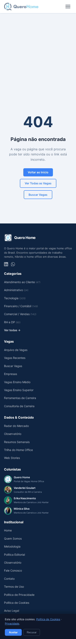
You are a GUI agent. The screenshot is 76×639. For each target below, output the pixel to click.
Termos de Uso (14, 586)
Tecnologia (15, 298)
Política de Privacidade (19, 594)
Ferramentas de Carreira (20, 398)
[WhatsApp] (13, 264)
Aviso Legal (11, 610)
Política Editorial (14, 554)
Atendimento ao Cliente (22, 282)
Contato (9, 578)
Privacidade (12, 623)
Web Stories (12, 458)
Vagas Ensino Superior (18, 390)
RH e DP (12, 322)
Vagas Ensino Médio (17, 382)
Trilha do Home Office (18, 450)
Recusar (31, 632)
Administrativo (16, 290)
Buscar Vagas (38, 194)
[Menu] (68, 6)
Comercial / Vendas (20, 314)
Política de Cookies (48, 619)
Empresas (10, 374)
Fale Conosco (13, 570)
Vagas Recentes (14, 358)
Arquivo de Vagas (15, 350)
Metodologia (12, 546)
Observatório (12, 434)
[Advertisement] (38, 53)
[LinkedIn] (6, 264)
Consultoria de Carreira (19, 406)
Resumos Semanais (17, 442)
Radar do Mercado (16, 426)
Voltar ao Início (38, 172)
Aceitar (13, 632)
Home (8, 530)
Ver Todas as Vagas (38, 183)
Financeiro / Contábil (21, 306)
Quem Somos (13, 538)
